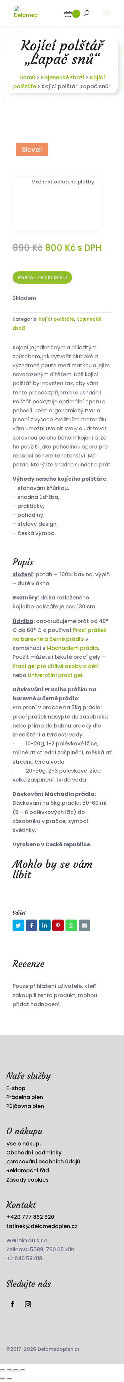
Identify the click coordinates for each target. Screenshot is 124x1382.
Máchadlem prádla (72, 648)
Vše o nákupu (24, 1143)
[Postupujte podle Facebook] (12, 1304)
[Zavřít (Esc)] (22, 1370)
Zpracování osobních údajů (43, 1161)
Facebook (31, 925)
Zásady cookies (27, 1180)
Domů (27, 77)
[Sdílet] (16, 1370)
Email (84, 925)
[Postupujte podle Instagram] (27, 1304)
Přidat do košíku (42, 277)
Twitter (18, 925)
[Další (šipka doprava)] (9, 1379)
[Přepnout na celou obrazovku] (9, 1370)
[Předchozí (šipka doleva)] (2, 1379)
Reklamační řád (27, 1170)
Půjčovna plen (25, 1106)
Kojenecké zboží (62, 77)
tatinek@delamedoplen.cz (41, 1226)
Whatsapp (71, 925)
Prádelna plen (24, 1097)
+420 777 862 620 (30, 1217)
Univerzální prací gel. (54, 675)
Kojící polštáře (56, 319)
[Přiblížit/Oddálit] (2, 1370)
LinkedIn (45, 925)
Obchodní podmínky (34, 1152)
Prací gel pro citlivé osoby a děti (56, 666)
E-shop (15, 1088)
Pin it (58, 925)
